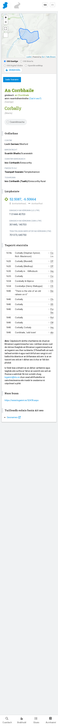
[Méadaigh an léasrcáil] (5, 28)
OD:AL (53, 304)
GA (45, 5)
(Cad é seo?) (35, 98)
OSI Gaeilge (12, 61)
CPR (52, 261)
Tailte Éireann (51, 57)
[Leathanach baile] (5, 6)
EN (52, 5)
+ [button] (6, 17)
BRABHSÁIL (15, 70)
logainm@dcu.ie (12, 377)
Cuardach (7, 722)
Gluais (36, 722)
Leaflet (28, 57)
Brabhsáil (21, 722)
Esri (43, 57)
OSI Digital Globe (15, 65)
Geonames (12, 417)
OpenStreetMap (35, 65)
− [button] (6, 22)
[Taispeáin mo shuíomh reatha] (5, 35)
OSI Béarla (28, 61)
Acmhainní (51, 722)
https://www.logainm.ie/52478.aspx (22, 400)
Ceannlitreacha (17, 122)
